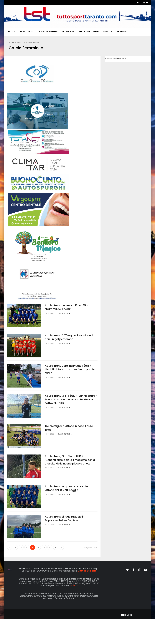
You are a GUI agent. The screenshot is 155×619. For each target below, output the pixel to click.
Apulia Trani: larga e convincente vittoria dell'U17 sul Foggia (66, 488)
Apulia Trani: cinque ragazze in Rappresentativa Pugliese (64, 518)
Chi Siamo (121, 31)
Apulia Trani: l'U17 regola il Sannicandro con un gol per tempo (70, 337)
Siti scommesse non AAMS (115, 58)
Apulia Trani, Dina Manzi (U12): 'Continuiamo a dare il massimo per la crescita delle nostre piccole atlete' (70, 459)
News (19, 42)
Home (11, 31)
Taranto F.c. (25, 31)
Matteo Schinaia (87, 570)
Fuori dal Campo (89, 31)
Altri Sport (68, 31)
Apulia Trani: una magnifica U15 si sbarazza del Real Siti (66, 307)
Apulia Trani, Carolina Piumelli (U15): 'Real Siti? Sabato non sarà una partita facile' (70, 369)
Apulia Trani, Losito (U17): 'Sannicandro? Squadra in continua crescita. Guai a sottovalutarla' (71, 399)
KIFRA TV (107, 31)
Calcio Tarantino (47, 31)
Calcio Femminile (31, 42)
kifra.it (74, 585)
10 (61, 547)
